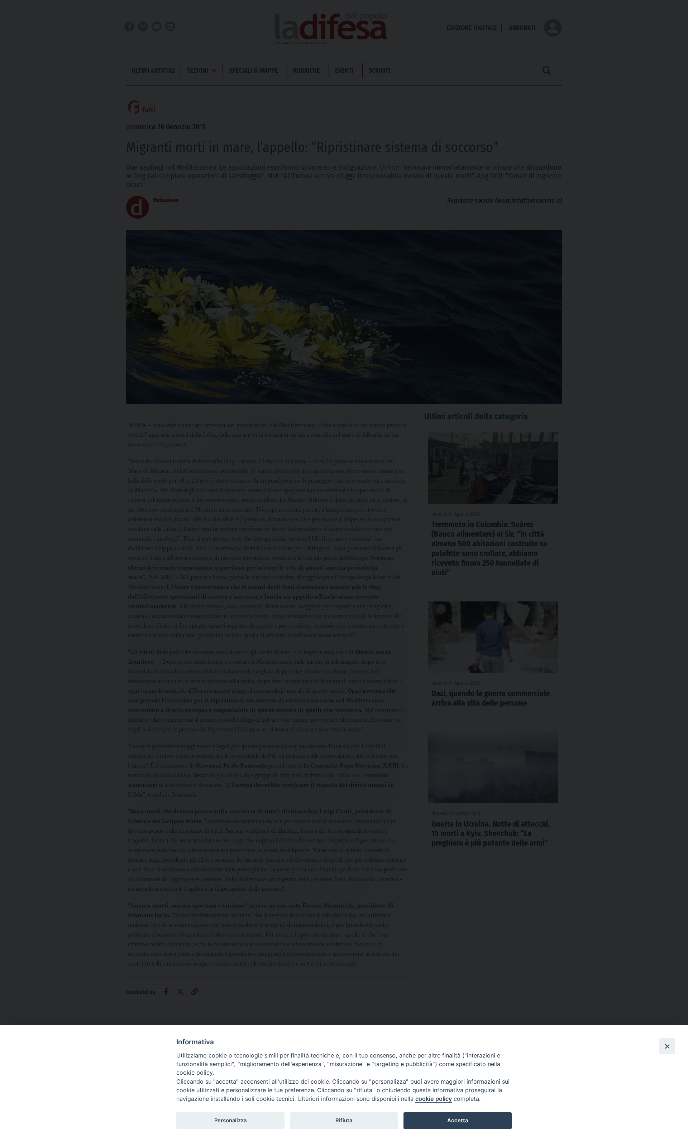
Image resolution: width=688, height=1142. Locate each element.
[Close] (667, 1046)
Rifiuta (343, 1120)
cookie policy (433, 1098)
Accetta (457, 1120)
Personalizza (230, 1120)
